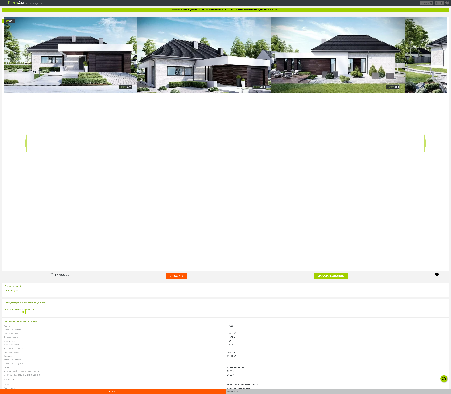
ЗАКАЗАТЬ (176, 276)
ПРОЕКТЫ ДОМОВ (35, 3)
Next (425, 143)
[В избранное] (437, 275)
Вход (437, 3)
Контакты (425, 3)
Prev (26, 143)
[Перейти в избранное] (447, 2)
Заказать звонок (331, 276)
